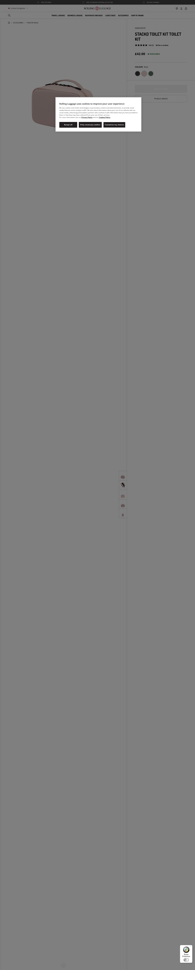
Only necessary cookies (90, 125)
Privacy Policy (86, 117)
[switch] (186, 960)
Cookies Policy (104, 117)
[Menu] (190, 946)
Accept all (68, 125)
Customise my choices (114, 125)
